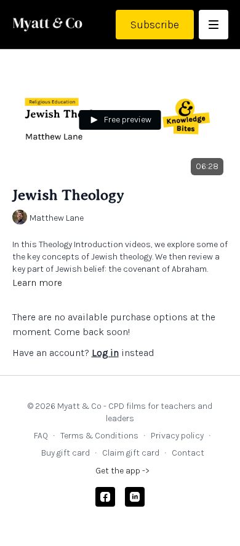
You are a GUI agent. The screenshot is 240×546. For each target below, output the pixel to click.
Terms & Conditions (99, 435)
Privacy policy (177, 435)
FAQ (41, 435)
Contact (188, 453)
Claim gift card (130, 453)
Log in (105, 352)
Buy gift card (65, 453)
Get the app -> (122, 470)
